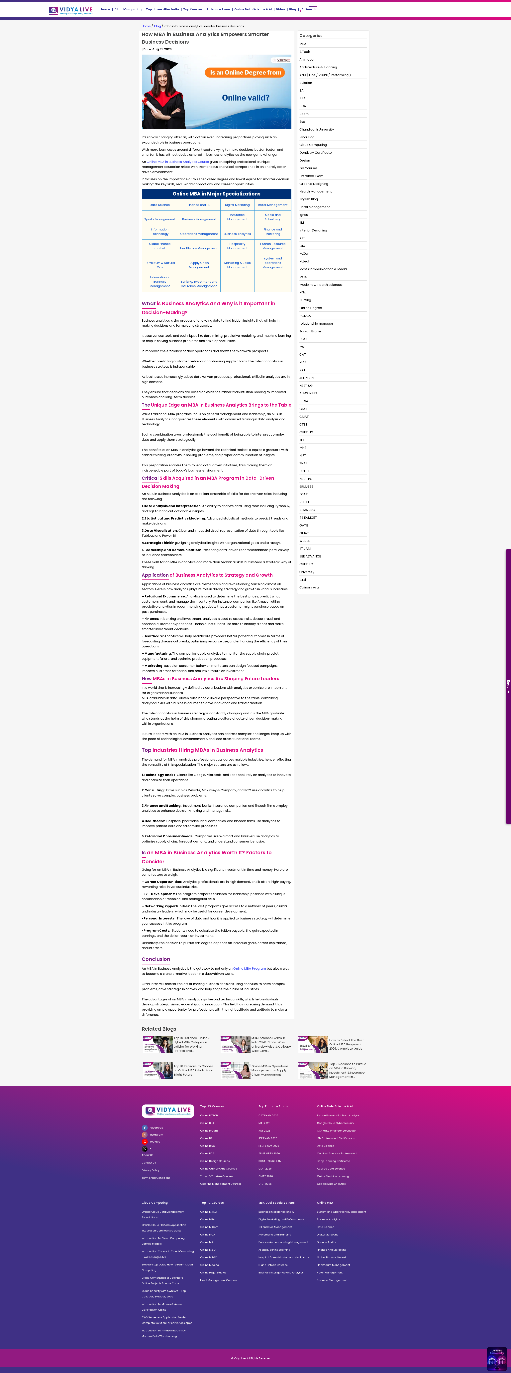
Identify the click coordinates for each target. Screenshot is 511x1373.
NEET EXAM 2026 (268, 1146)
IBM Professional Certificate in (336, 1138)
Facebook (156, 1128)
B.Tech (304, 51)
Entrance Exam (218, 9)
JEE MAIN (306, 378)
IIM (301, 222)
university (306, 572)
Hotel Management (314, 207)
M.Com (304, 253)
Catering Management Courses (221, 1184)
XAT (302, 370)
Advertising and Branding (274, 1234)
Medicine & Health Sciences (321, 284)
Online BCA (207, 1153)
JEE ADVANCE (310, 556)
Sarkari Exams (310, 331)
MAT (302, 362)
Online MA (206, 1242)
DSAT (303, 494)
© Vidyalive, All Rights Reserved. (251, 1358)
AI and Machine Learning (274, 1250)
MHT (302, 447)
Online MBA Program (249, 968)
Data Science (325, 1146)
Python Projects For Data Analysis (338, 1115)
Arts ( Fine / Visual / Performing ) (325, 75)
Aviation (305, 83)
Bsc (302, 121)
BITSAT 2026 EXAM (269, 1161)
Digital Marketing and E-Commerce (281, 1219)
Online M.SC (208, 1250)
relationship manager (316, 323)
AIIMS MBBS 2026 (269, 1153)
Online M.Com (209, 1227)
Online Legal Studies (213, 1272)
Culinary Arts (309, 587)
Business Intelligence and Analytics (281, 1272)
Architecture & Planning (318, 67)
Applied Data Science (331, 1169)
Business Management (332, 1280)
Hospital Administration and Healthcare (283, 1257)
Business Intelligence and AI (276, 1212)
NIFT (302, 455)
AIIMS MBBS (308, 393)
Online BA (206, 1138)
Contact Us (149, 1163)
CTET (303, 424)
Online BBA (207, 1123)
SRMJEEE (306, 486)
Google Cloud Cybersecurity (335, 1123)
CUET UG (306, 432)
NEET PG (306, 479)
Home (105, 9)
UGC (303, 339)
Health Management (315, 191)
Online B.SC (207, 1146)
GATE (303, 525)
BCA (302, 106)
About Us (147, 1155)
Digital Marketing (328, 1234)
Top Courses (193, 9)
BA (301, 90)
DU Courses (308, 168)
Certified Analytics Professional (337, 1153)
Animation (307, 59)
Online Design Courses (215, 1161)
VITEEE (304, 502)
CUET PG (306, 564)
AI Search (308, 9)
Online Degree (310, 308)
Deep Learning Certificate (333, 1161)
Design (304, 160)
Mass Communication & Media (323, 269)
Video (280, 9)
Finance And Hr (326, 1242)
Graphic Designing (313, 183)
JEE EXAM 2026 (267, 1138)
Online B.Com (209, 1131)
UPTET (304, 471)
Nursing (305, 300)
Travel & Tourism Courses (216, 1176)
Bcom (304, 114)
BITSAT (304, 401)
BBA (302, 98)
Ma (301, 346)
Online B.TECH (209, 1115)
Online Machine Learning (333, 1176)
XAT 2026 (264, 1131)
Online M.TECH (209, 1212)
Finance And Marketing (332, 1250)
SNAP (303, 463)
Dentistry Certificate (315, 152)
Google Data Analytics (331, 1184)
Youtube (155, 1142)
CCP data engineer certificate (336, 1131)
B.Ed (302, 579)
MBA (302, 44)
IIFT (302, 440)
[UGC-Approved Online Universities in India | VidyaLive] (168, 1111)
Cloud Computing (128, 9)
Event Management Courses (218, 1280)
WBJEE (304, 540)
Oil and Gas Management (275, 1227)
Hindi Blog (306, 137)
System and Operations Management (341, 1212)
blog (157, 26)
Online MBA (207, 1219)
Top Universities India (162, 9)
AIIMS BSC (307, 510)
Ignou (303, 214)
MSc (302, 292)
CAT (302, 354)
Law (302, 245)
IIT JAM (305, 548)
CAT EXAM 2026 (268, 1115)
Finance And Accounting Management (283, 1242)
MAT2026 (264, 1123)
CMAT (304, 416)
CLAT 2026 (265, 1169)
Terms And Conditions (156, 1178)
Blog (292, 9)
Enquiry (508, 686)
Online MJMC (208, 1257)
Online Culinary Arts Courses (218, 1169)
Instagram (156, 1135)
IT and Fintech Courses (273, 1265)
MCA (303, 277)
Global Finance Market (331, 1257)
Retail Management (330, 1272)
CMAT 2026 (265, 1176)
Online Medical (210, 1265)
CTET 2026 (265, 1184)
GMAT (304, 533)
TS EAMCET (308, 517)
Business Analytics (329, 1219)
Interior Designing (313, 230)
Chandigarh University (316, 129)
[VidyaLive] (71, 10)
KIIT (302, 238)
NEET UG (306, 385)
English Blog (308, 199)
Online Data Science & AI (253, 9)
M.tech (304, 261)
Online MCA (207, 1234)
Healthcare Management (333, 1265)
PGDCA (305, 315)
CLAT (303, 409)
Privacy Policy (150, 1170)
